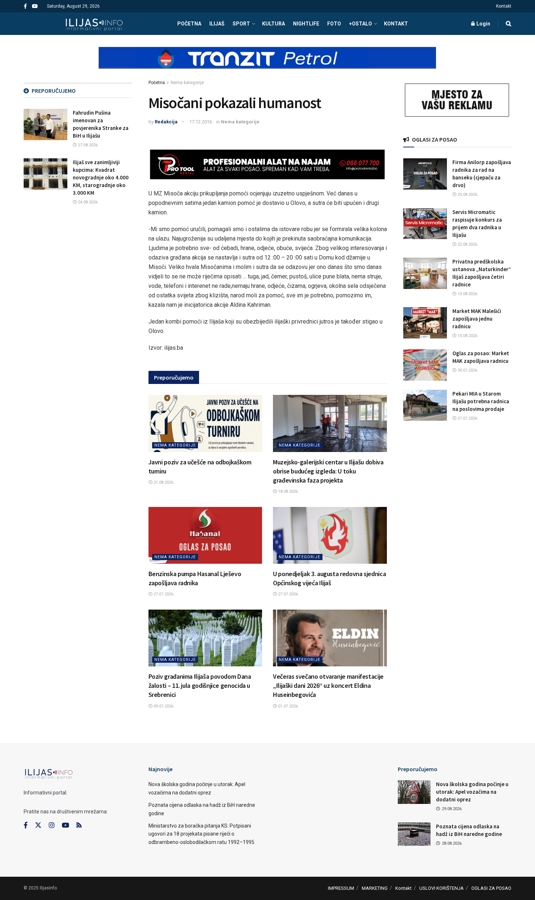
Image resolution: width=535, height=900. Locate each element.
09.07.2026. (163, 706)
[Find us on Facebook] (25, 6)
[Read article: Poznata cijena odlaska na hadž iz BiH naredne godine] (414, 834)
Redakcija (166, 121)
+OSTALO (360, 24)
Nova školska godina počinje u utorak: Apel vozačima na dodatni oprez (472, 792)
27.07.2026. (163, 594)
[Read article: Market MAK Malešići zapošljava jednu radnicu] (425, 322)
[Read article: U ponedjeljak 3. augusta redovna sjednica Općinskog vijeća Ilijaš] (330, 535)
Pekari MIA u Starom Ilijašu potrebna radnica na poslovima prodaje (480, 401)
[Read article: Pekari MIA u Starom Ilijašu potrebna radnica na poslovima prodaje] (425, 405)
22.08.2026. (467, 244)
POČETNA (189, 24)
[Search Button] (508, 23)
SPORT (241, 24)
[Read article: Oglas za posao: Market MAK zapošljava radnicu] (425, 365)
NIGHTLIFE (306, 24)
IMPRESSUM (341, 888)
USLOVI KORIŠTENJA (441, 888)
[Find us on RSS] (79, 825)
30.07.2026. (467, 370)
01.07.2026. (288, 706)
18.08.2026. (288, 491)
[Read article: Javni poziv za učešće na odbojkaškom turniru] (205, 423)
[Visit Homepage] (94, 23)
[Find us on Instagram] (52, 825)
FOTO (334, 24)
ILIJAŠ (217, 24)
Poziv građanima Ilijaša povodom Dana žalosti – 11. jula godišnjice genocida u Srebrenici (199, 685)
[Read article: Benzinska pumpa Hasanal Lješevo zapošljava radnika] (205, 535)
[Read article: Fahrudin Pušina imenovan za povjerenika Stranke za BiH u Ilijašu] (45, 124)
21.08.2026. (163, 482)
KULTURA (273, 24)
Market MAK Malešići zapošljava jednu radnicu (476, 319)
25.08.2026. (467, 194)
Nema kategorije (187, 82)
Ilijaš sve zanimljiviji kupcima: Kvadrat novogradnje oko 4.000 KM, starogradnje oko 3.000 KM (100, 177)
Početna (156, 82)
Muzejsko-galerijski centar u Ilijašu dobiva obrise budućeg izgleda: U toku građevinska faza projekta (328, 471)
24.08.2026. (88, 202)
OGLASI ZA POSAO (491, 888)
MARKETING (375, 888)
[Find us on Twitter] (38, 825)
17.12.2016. (201, 121)
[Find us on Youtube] (35, 6)
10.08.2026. (467, 294)
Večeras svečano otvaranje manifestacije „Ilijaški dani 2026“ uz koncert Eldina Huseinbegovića (328, 685)
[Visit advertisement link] (267, 64)
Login (482, 24)
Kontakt (503, 6)
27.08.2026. (88, 145)
